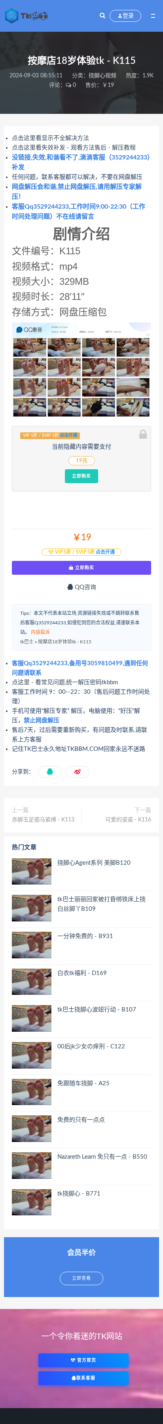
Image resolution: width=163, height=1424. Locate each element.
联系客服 (85, 1378)
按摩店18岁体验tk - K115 (64, 641)
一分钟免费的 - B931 (85, 936)
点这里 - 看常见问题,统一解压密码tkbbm (65, 682)
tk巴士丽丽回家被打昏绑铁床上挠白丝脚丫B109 (101, 904)
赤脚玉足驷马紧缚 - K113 (43, 820)
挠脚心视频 (102, 76)
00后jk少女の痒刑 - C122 (91, 1047)
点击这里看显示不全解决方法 (50, 138)
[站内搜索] (102, 16)
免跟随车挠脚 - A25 (83, 1083)
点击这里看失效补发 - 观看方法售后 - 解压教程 (74, 148)
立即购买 (81, 476)
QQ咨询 (84, 587)
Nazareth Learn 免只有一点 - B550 (102, 1157)
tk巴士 (27, 641)
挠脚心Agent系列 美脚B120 (94, 863)
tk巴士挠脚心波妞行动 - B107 (96, 1010)
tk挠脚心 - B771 (78, 1194)
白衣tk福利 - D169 (82, 973)
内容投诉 (40, 632)
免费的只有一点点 (81, 1120)
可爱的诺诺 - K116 (128, 820)
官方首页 (86, 1360)
